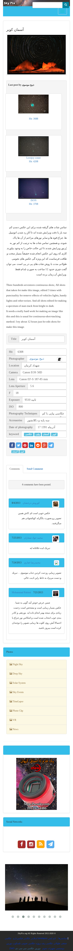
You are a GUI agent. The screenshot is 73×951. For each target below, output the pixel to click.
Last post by (21, 84)
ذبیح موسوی (36, 358)
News (15, 729)
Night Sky (17, 664)
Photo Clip (17, 710)
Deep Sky (17, 673)
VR (14, 720)
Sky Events (18, 692)
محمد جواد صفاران (32, 537)
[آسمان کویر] (36, 55)
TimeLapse (17, 701)
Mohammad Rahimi (22, 592)
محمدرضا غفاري (30, 562)
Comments (15, 468)
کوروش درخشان (30, 503)
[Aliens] (36, 887)
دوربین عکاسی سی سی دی (28, 948)
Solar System (19, 683)
